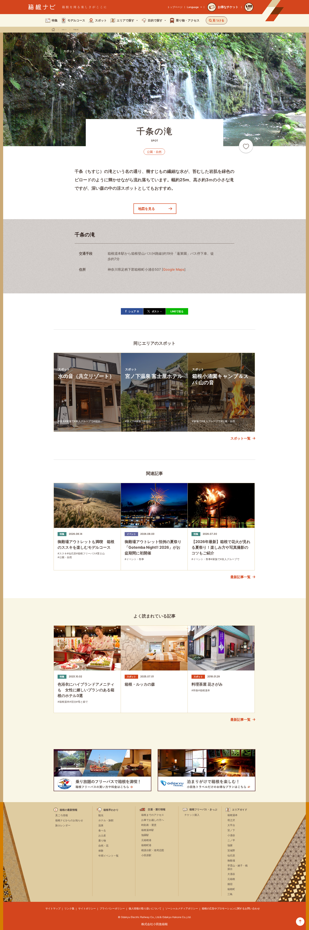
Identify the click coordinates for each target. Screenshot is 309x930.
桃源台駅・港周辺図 (152, 850)
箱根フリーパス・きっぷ (203, 809)
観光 (100, 815)
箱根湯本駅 (147, 830)
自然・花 (103, 845)
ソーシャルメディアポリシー (181, 908)
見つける (218, 20)
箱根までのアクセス (152, 814)
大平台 (231, 825)
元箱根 (231, 879)
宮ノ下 (231, 830)
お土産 (102, 835)
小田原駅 (146, 855)
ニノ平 (231, 840)
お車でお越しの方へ (152, 819)
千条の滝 (75, 29)
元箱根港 (146, 840)
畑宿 (229, 884)
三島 (229, 894)
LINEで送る (177, 311)
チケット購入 (191, 814)
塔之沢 (231, 820)
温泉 (100, 825)
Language (193, 7)
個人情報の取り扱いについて (145, 908)
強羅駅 (145, 835)
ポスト (157, 311)
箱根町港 (146, 845)
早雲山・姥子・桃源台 (237, 867)
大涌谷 (231, 874)
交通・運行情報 (156, 809)
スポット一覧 (240, 438)
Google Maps (173, 269)
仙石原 (231, 855)
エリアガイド (239, 809)
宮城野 (231, 850)
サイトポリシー (87, 908)
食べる (102, 830)
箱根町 (231, 889)
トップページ (174, 7)
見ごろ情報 (61, 815)
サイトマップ (53, 908)
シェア (133, 311)
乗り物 (102, 840)
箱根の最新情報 (68, 809)
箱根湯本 (232, 815)
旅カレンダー (62, 825)
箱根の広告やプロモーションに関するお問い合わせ (231, 908)
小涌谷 (231, 835)
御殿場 (231, 860)
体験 (100, 850)
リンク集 (69, 908)
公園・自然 (154, 152)
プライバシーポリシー (112, 908)
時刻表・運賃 (148, 825)
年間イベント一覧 (108, 855)
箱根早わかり (111, 809)
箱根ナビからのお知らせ (69, 820)
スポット (64, 29)
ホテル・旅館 (106, 820)
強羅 (229, 845)
